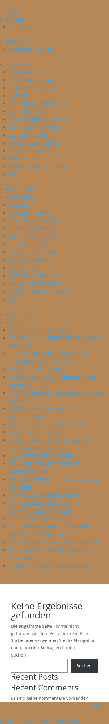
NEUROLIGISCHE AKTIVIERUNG (39, 119)
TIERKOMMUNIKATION (31, 49)
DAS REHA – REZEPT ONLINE (36, 369)
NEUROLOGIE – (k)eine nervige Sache (45, 495)
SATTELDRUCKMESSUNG (33, 276)
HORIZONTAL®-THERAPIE (34, 143)
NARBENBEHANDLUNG (31, 151)
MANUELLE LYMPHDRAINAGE (37, 103)
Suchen (18, 655)
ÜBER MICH (15, 41)
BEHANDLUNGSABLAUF (31, 80)
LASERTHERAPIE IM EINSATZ (36, 432)
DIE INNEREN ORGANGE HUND (39, 519)
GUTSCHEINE (21, 27)
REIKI (13, 174)
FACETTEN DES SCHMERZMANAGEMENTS (50, 424)
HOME (10, 11)
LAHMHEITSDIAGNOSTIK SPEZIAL (41, 456)
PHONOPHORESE (25, 159)
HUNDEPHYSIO (19, 64)
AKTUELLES (15, 19)
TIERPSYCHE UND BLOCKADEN (39, 166)
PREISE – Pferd (18, 314)
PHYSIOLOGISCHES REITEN (35, 284)
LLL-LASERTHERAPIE (28, 135)
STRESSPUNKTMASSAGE (32, 228)
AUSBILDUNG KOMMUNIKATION (41, 330)
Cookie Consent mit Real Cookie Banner (40, 720)
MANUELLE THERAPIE (29, 111)
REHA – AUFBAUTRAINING (34, 127)
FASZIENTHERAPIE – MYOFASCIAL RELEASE (50, 566)
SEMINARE (14, 322)
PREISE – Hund (19, 189)
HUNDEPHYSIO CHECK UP (34, 88)
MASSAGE (18, 96)
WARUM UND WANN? (30, 72)
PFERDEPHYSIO (19, 197)
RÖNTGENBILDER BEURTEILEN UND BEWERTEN (56, 542)
